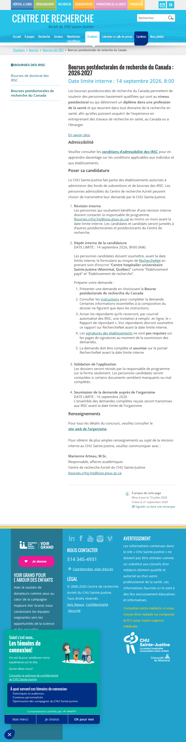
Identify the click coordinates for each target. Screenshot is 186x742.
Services (58, 37)
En (170, 4)
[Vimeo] (109, 538)
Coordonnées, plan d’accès (93, 569)
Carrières (141, 37)
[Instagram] (100, 538)
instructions (110, 299)
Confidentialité (97, 604)
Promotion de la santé (111, 4)
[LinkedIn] (71, 538)
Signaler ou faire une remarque (155, 506)
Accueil (16, 37)
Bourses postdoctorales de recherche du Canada (32, 93)
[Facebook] (81, 538)
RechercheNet (150, 260)
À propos (29, 37)
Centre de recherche (53, 18)
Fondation (136, 4)
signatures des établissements (109, 333)
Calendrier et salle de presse (117, 37)
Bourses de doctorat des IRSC (30, 78)
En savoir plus (79, 135)
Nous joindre (157, 37)
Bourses (34, 50)
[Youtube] (90, 538)
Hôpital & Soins (22, 4)
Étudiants (92, 37)
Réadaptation (83, 4)
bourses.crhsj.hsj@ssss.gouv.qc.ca (101, 219)
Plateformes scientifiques (73, 39)
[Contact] (162, 5)
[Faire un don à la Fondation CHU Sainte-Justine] (34, 550)
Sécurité (74, 610)
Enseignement (45, 4)
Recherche (64, 4)
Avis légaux (75, 604)
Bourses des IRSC (53, 50)
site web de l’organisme (87, 429)
